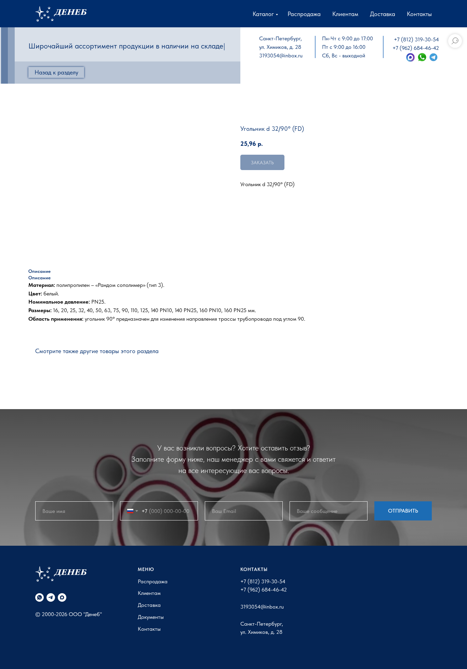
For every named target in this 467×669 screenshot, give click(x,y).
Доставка (382, 13)
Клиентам (345, 13)
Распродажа (304, 13)
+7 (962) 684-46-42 (415, 48)
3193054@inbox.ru (281, 55)
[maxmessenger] (62, 597)
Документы (151, 617)
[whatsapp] (39, 597)
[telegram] (50, 597)
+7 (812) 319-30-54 (416, 39)
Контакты (419, 13)
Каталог (263, 13)
